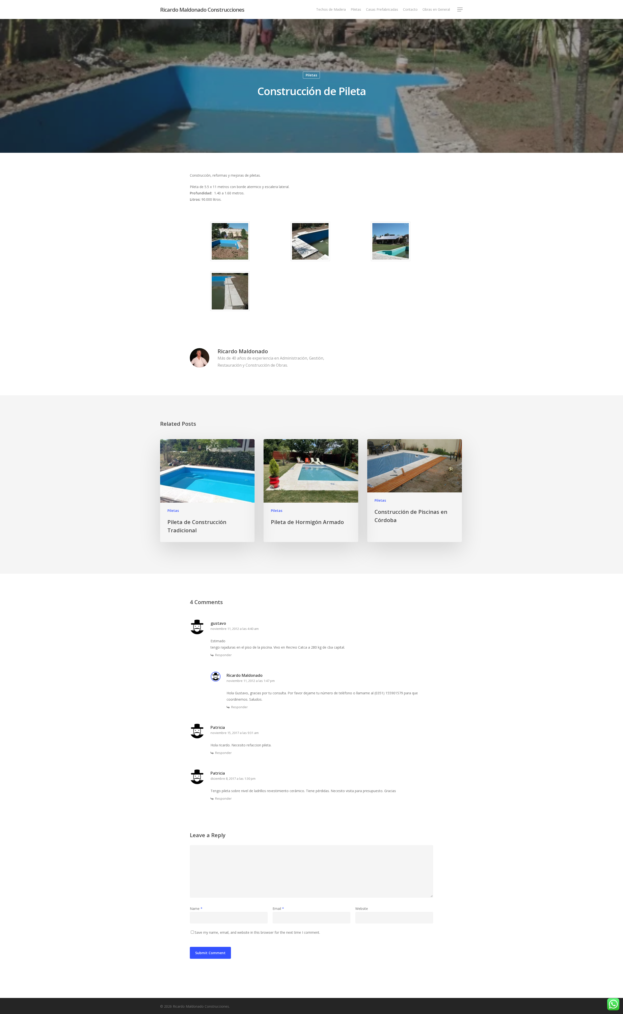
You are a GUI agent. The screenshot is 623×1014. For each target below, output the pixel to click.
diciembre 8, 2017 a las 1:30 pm (233, 778)
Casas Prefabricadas (382, 9)
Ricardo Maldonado (243, 351)
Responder (223, 655)
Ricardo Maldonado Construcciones (202, 9)
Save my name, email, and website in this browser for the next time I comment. (257, 932)
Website (361, 908)
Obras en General (436, 9)
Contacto (410, 9)
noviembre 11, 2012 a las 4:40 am (235, 628)
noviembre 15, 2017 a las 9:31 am (235, 733)
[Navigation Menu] (460, 9)
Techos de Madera (331, 9)
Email (278, 908)
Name (196, 908)
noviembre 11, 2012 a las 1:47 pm (251, 681)
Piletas (356, 9)
